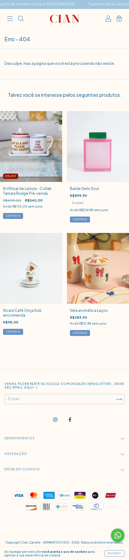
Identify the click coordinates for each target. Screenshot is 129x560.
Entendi (114, 553)
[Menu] (10, 19)
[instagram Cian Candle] (55, 420)
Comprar (80, 219)
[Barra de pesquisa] (21, 19)
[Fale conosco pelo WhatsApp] (117, 535)
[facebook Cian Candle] (69, 420)
